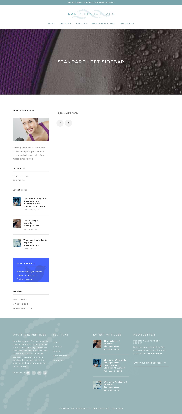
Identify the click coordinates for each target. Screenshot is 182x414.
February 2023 (22, 309)
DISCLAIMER (117, 408)
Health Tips (21, 176)
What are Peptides (62, 356)
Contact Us (58, 360)
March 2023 (20, 304)
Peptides (19, 180)
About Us (57, 346)
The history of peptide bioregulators (31, 223)
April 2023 (20, 299)
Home (56, 342)
